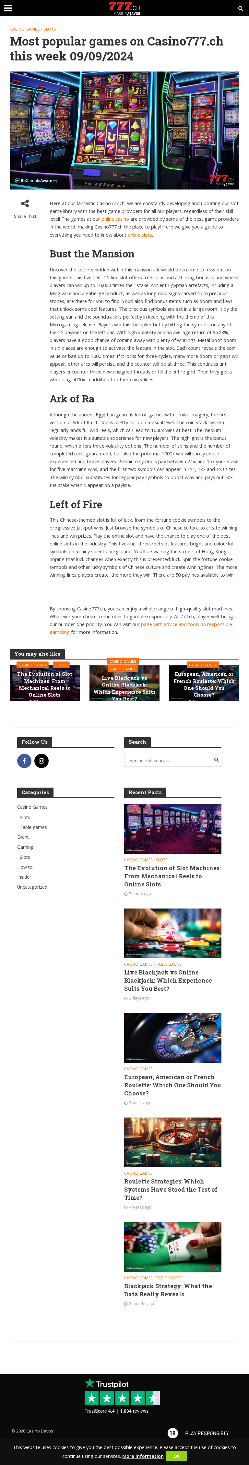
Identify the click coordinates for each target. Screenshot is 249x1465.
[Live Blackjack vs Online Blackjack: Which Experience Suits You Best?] (172, 933)
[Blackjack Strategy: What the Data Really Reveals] (172, 1246)
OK (176, 1456)
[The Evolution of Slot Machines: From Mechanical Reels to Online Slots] (172, 828)
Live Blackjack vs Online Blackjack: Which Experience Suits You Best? (124, 688)
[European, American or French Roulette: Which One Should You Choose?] (172, 1037)
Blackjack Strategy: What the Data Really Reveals (168, 1290)
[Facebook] (24, 761)
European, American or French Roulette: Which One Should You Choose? (204, 684)
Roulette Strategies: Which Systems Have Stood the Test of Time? (171, 1189)
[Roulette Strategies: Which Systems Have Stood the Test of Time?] (172, 1142)
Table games (123, 668)
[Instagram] (41, 761)
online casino (115, 219)
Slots (49, 29)
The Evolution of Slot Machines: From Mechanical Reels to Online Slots (44, 684)
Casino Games (25, 29)
